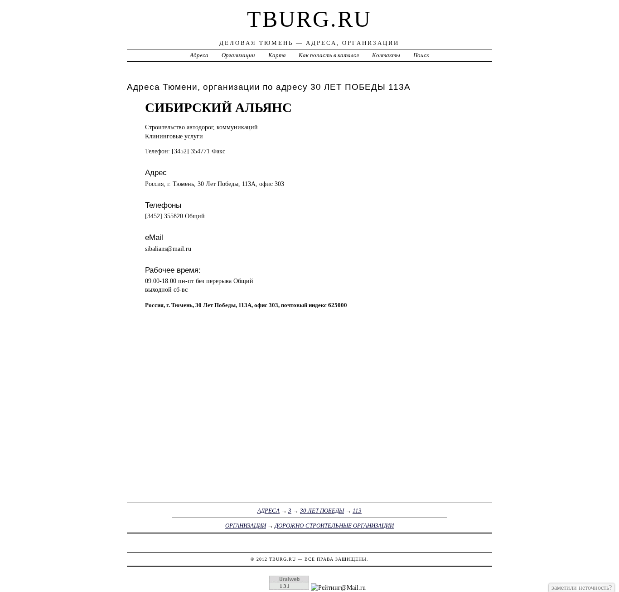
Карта (277, 55)
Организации (238, 55)
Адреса (199, 55)
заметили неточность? (581, 587)
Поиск (421, 55)
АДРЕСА (268, 510)
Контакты (386, 55)
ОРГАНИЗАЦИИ (245, 525)
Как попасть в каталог (329, 55)
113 (357, 510)
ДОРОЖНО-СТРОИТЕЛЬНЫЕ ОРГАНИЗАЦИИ (334, 525)
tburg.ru (309, 19)
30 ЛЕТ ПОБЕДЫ (322, 510)
